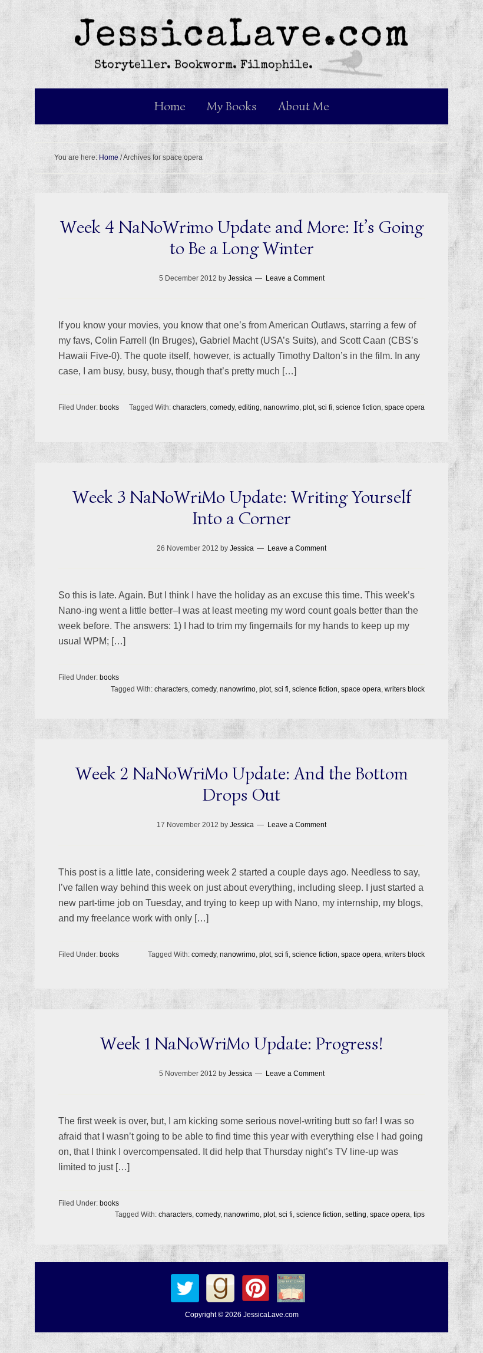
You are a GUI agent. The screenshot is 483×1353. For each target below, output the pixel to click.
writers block (405, 689)
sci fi (325, 407)
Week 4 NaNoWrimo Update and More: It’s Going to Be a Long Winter (242, 237)
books (109, 407)
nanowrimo (281, 407)
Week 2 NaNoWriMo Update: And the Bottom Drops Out (241, 784)
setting (355, 1214)
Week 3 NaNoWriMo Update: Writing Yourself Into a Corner (241, 507)
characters (189, 407)
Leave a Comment (295, 278)
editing (249, 407)
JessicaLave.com (271, 1315)
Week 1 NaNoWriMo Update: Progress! (241, 1043)
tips (419, 1214)
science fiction (358, 407)
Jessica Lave (241, 44)
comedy (222, 407)
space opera (405, 407)
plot (309, 407)
